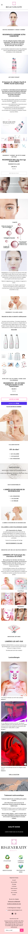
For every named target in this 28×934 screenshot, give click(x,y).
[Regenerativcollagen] (14, 4)
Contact (14, 894)
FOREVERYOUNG (14, 394)
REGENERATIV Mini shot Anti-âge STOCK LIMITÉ (14, 160)
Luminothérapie (14, 657)
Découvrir (14, 329)
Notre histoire (14, 888)
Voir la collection (14, 774)
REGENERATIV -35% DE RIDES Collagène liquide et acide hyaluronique (14, 384)
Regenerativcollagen (14, 164)
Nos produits (14, 882)
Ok (21, 930)
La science (14, 890)
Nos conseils (14, 892)
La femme (14, 886)
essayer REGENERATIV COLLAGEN (14, 543)
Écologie (14, 884)
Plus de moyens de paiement (14, 406)
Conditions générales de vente (14, 903)
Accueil (14, 880)
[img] (12, 913)
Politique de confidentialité (14, 901)
